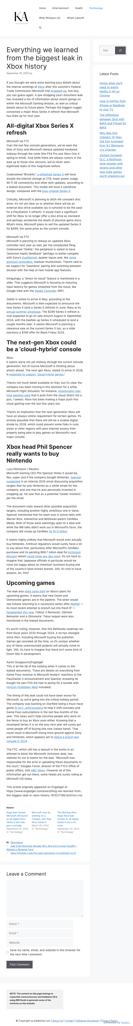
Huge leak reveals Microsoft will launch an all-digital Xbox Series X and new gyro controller (17, 819)
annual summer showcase (23, 311)
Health (79, 8)
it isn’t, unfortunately (29, 708)
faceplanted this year (20, 612)
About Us (57, 1020)
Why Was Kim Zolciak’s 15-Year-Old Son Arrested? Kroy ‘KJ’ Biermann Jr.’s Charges (112, 141)
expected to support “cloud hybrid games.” (37, 374)
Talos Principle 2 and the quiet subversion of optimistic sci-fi (43, 853)
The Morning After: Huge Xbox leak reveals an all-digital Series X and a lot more (68, 819)
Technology (96, 8)
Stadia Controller (46, 291)
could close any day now (43, 556)
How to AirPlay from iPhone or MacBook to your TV (113, 105)
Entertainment (60, 8)
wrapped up (58, 91)
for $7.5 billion (58, 531)
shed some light (35, 591)
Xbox (41, 86)
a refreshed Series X (50, 174)
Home (42, 8)
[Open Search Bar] (40, 28)
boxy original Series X (56, 191)
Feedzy (125, 1022)
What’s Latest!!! (75, 17)
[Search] (120, 50)
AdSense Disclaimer (87, 1020)
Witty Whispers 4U (49, 17)
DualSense (29, 257)
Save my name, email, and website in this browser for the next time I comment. (45, 952)
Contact (69, 1020)
